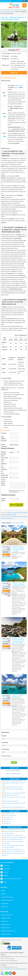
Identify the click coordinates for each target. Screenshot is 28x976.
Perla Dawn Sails (7, 823)
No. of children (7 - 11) (4, 463)
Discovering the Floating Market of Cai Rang (12, 839)
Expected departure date (3, 453)
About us (4, 893)
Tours (12, 9)
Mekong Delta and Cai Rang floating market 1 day (14, 807)
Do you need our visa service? (4, 479)
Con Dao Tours (11, 11)
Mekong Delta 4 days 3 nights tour (10, 795)
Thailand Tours (6, 927)
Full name (3, 433)
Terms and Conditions (7, 900)
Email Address (3, 437)
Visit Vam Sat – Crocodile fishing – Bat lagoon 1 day (14, 781)
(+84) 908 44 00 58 (6, 1)
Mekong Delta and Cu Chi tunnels (10, 801)
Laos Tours (5, 921)
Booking (5, 554)
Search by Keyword (6, 756)
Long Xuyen (19, 120)
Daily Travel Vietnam (5, 9)
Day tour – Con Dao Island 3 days (18, 695)
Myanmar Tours (6, 924)
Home (3, 890)
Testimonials (5, 903)
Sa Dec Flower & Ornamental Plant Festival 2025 (14, 829)
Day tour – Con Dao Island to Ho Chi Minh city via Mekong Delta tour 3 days (18, 549)
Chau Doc (16, 87)
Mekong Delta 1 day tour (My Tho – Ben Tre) (13, 787)
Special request (3, 484)
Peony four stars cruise (8, 813)
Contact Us (4, 906)
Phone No (4, 440)
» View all (24, 857)
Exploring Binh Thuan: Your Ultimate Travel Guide (14, 851)
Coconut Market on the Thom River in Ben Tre (13, 835)
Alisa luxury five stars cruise (9, 815)
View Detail (5, 552)
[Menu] (24, 5)
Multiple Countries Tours (8, 931)
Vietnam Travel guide (7, 897)
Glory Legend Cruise (7, 819)
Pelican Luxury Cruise (8, 817)
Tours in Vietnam (14, 4)
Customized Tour (6, 934)
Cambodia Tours (6, 918)
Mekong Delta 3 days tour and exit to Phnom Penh (14, 793)
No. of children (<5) (4, 474)
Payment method (3, 499)
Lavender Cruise (6, 821)
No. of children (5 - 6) (4, 469)
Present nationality (4, 445)
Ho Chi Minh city (21, 92)
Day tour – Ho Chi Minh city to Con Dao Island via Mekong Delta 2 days (19, 584)
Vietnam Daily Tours (18, 9)
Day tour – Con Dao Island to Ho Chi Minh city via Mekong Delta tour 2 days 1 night (18, 640)
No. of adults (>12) (4, 458)
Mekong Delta (18, 85)
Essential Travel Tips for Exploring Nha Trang (13, 849)
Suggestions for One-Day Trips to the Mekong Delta (14, 837)
